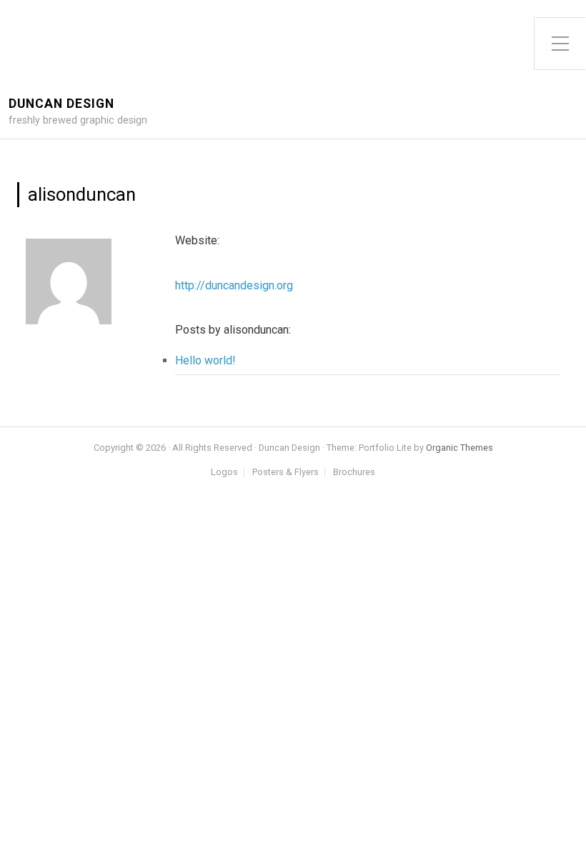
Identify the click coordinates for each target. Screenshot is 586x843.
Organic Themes (459, 447)
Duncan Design (61, 104)
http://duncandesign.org (234, 285)
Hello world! (205, 360)
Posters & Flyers (285, 472)
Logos (224, 472)
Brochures (354, 472)
